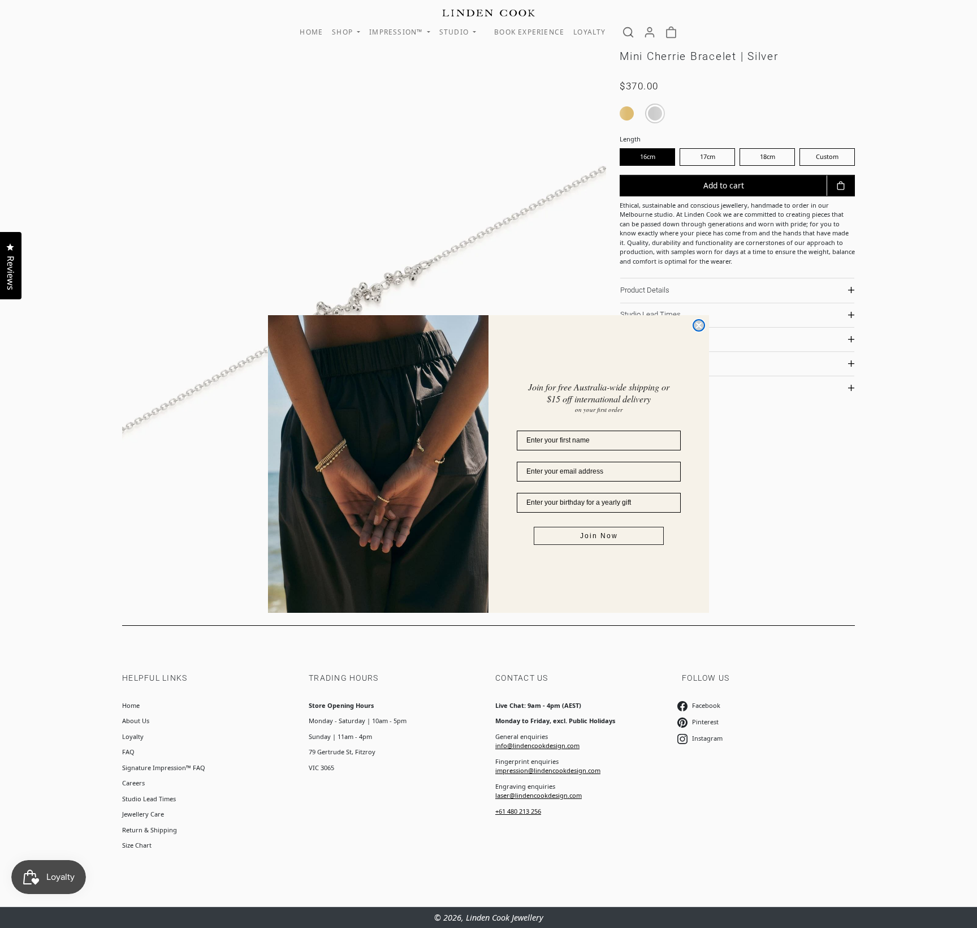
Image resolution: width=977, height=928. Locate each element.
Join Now (599, 536)
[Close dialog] (698, 325)
